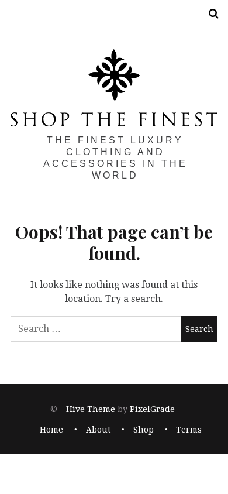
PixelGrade (152, 409)
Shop (143, 429)
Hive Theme (90, 409)
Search (209, 14)
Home (51, 429)
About (98, 429)
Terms (189, 429)
